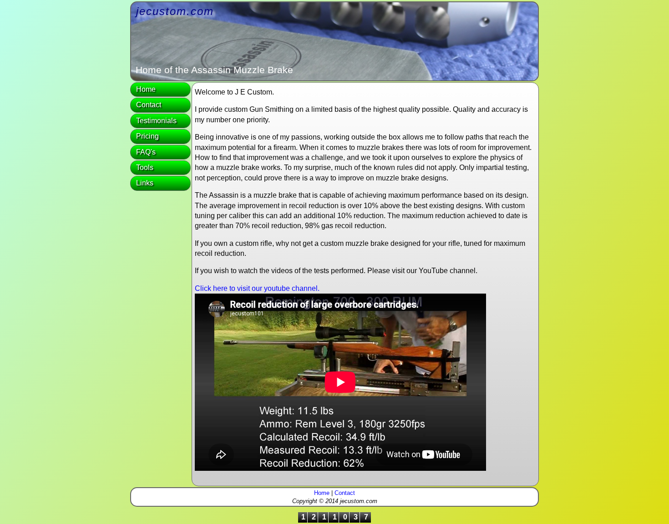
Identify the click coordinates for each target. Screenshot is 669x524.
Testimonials (156, 121)
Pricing (147, 136)
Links (144, 183)
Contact (148, 105)
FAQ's (146, 152)
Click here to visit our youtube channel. (257, 288)
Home (146, 89)
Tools (144, 167)
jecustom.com (175, 11)
